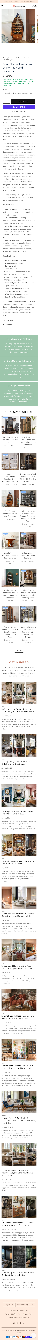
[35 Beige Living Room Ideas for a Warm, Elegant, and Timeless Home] (19, 693)
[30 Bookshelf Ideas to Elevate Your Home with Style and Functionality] (19, 1050)
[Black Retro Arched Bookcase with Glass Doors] (10, 425)
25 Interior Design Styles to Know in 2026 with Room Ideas (18, 862)
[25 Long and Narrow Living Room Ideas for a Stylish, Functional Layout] (19, 950)
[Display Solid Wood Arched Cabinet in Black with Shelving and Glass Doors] (28, 462)
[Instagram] (17, 1323)
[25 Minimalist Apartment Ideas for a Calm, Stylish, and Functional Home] (19, 898)
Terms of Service (14, 1317)
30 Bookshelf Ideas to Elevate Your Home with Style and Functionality (17, 1067)
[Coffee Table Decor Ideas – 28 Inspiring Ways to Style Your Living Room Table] (19, 1154)
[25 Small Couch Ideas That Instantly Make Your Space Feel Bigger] (19, 1000)
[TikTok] (24, 1323)
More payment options (19, 111)
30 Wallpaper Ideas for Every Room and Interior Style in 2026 (18, 812)
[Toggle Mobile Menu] (4, 6)
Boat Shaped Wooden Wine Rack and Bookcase (10, 513)
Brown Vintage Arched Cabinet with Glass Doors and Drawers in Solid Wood (10, 632)
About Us (13, 1310)
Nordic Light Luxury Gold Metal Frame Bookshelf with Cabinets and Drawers (28, 632)
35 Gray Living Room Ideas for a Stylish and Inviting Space (16, 762)
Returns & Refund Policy (13, 1314)
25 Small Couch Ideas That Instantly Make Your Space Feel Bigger (18, 1017)
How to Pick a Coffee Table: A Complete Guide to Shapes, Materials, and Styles (19, 1120)
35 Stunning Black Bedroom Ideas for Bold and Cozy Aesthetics (19, 1273)
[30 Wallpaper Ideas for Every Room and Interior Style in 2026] (19, 795)
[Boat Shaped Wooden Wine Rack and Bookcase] (10, 498)
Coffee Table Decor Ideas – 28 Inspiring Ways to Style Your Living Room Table (17, 1172)
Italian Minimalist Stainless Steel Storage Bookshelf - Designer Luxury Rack (28, 516)
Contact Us (25, 1317)
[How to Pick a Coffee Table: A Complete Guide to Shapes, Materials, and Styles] (19, 1102)
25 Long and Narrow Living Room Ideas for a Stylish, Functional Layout (18, 967)
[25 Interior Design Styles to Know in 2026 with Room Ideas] (19, 845)
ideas (3, 706)
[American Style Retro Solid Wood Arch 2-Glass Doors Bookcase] (28, 425)
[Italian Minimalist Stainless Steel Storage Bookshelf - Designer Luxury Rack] (28, 498)
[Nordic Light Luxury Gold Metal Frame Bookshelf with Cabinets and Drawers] (28, 615)
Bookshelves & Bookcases (24, 58)
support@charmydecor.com (28, 1)
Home (5, 58)
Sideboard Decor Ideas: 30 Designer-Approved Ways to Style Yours (18, 1224)
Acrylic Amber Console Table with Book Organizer (10, 555)
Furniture (11, 58)
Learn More (23, 352)
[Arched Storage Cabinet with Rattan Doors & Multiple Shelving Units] (28, 578)
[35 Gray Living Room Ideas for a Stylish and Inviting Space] (19, 745)
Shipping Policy (22, 1310)
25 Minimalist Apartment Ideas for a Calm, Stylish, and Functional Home (18, 915)
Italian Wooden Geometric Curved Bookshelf (28, 555)
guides (4, 1115)
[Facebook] (14, 1323)
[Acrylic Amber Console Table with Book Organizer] (10, 541)
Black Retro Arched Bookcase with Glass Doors (10, 439)
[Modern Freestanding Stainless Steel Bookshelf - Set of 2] (10, 462)
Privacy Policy (28, 1314)
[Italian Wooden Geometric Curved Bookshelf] (28, 541)
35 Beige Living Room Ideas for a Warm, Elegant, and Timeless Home (18, 710)
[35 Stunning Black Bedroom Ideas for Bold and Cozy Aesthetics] (19, 1257)
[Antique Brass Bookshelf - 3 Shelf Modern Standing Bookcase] (10, 578)
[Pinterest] (21, 1323)
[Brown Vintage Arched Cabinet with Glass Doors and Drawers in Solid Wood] (10, 615)
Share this (8, 324)
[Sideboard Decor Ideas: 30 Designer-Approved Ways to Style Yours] (19, 1207)
